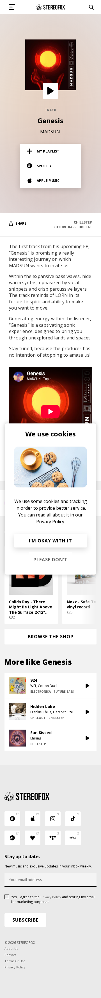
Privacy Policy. (50, 521)
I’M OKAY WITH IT (50, 541)
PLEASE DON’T (50, 560)
